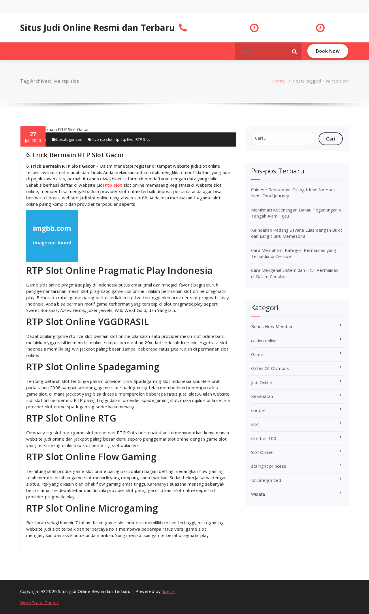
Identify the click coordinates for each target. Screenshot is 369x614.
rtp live (127, 139)
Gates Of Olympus (270, 368)
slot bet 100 (263, 438)
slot (255, 424)
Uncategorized (69, 139)
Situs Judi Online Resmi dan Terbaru (97, 28)
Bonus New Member (272, 326)
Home (278, 81)
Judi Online (261, 382)
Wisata (258, 494)
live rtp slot (103, 139)
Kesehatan (262, 396)
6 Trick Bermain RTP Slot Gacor (75, 154)
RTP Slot (142, 139)
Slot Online (262, 452)
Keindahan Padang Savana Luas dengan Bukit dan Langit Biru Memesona (296, 233)
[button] (295, 51)
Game (257, 354)
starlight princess (269, 466)
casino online (264, 340)
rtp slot (114, 185)
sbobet (258, 410)
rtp (117, 139)
